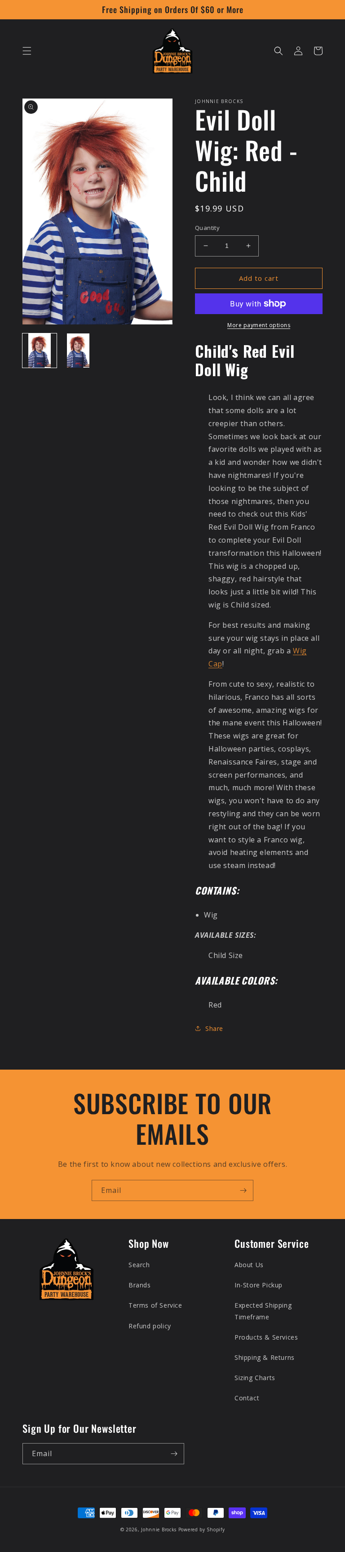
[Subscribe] (243, 1190)
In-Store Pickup (258, 1285)
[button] (27, 51)
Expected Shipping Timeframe (263, 1311)
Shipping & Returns (264, 1357)
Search (139, 1264)
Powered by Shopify (201, 1529)
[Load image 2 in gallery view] (78, 350)
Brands (139, 1285)
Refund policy (149, 1326)
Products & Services (266, 1337)
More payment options (258, 325)
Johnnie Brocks (159, 1529)
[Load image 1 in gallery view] (39, 350)
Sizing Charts (254, 1377)
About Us (249, 1264)
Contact (246, 1398)
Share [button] (214, 1028)
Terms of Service (155, 1305)
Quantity (207, 228)
